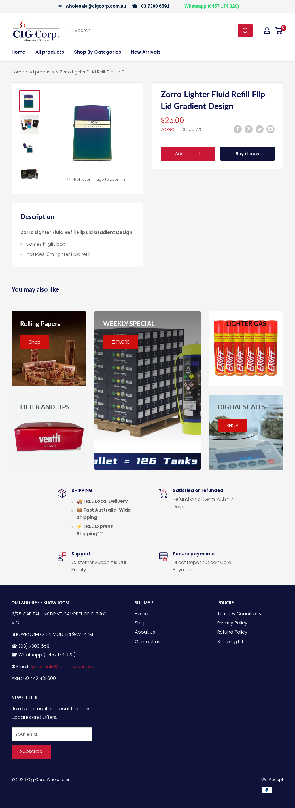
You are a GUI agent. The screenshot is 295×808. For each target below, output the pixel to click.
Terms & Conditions (239, 613)
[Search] (245, 30)
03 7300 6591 (155, 6)
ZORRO (168, 129)
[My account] (267, 30)
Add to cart (188, 153)
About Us (145, 632)
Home (18, 52)
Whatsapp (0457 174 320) (211, 6)
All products (49, 52)
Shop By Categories (97, 52)
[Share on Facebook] (238, 129)
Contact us (147, 641)
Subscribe (31, 751)
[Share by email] (270, 129)
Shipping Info (232, 641)
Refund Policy (232, 632)
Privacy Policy (232, 623)
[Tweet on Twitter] (260, 129)
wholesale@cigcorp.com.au (96, 6)
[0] (278, 30)
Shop (141, 623)
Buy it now (247, 153)
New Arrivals (145, 52)
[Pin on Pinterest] (249, 129)
